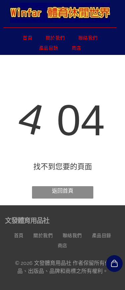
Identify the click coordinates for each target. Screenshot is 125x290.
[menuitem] (27, 38)
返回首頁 (62, 191)
